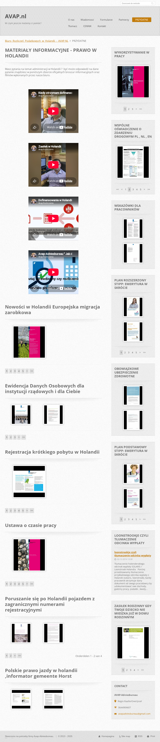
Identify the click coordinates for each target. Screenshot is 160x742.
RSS (140, 736)
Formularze (106, 19)
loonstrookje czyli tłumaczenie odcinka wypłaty (132, 554)
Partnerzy (124, 19)
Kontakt (102, 26)
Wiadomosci (87, 19)
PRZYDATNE (141, 19)
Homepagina (108, 736)
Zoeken (152, 3)
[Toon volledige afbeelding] (29, 342)
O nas (71, 19)
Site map (125, 736)
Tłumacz (72, 26)
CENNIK (87, 26)
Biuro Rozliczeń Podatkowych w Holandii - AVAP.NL (36, 41)
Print (152, 736)
